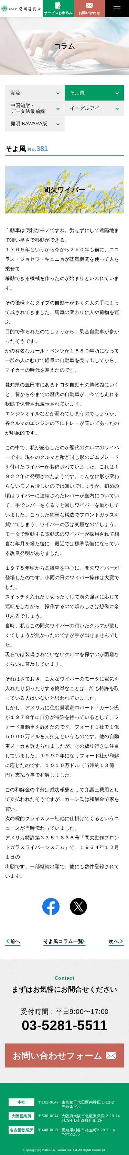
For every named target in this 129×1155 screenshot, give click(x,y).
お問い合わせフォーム (58, 1055)
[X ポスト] (78, 907)
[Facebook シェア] (51, 907)
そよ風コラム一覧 (63, 941)
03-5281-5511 (64, 1025)
